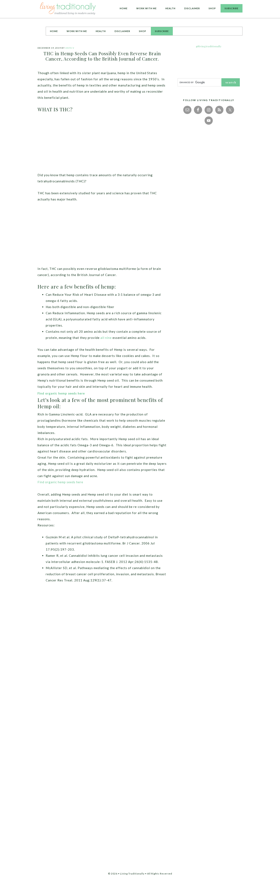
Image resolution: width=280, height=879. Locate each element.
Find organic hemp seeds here (62, 393)
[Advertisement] (102, 143)
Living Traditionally (68, 9)
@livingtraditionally (209, 46)
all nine (106, 337)
